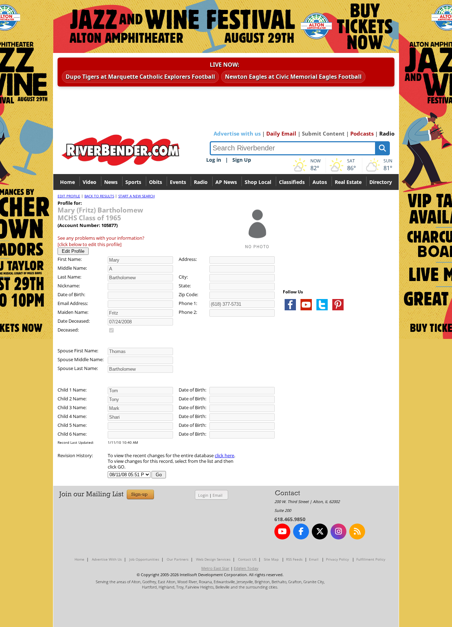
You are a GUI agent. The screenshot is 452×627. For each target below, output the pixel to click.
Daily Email (281, 133)
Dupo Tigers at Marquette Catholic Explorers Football (140, 76)
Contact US (247, 559)
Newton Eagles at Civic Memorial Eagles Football (293, 76)
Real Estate (348, 182)
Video (89, 182)
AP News (226, 182)
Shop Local (258, 182)
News (111, 182)
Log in (213, 159)
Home (67, 182)
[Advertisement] (336, 400)
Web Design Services (213, 559)
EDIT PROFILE (69, 195)
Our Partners (178, 559)
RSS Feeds (294, 559)
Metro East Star (215, 568)
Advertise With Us (107, 559)
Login (203, 495)
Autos (320, 182)
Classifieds (292, 182)
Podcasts (362, 133)
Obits (155, 182)
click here (224, 455)
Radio (386, 133)
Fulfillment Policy (370, 559)
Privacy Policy (337, 559)
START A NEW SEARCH (136, 195)
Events (178, 182)
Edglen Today (246, 568)
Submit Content (323, 133)
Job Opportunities (144, 559)
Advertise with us (237, 133)
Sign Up (241, 159)
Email (217, 495)
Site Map (271, 559)
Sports (133, 182)
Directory (380, 182)
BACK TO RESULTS (99, 195)
